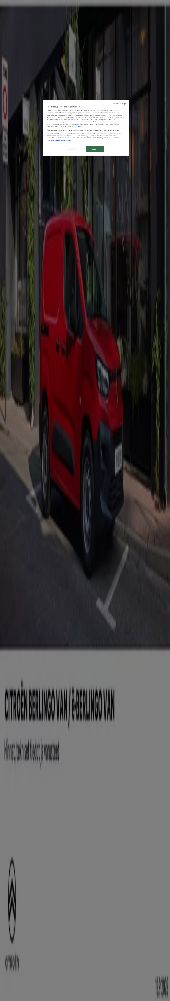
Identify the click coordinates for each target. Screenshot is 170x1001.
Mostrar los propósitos (75, 149)
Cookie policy (78, 126)
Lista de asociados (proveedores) (59, 140)
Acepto (94, 149)
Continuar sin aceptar (119, 104)
